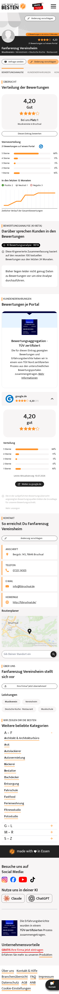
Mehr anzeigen (13, 508)
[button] (52, 985)
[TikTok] (33, 879)
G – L (28, 826)
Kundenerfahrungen (39, 72)
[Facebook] (13, 879)
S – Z (28, 838)
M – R (28, 832)
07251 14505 (19, 570)
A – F (28, 732)
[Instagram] (5, 879)
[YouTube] (23, 879)
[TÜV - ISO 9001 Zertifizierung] (9, 928)
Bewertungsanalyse (13, 72)
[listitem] (21, 738)
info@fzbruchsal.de (24, 586)
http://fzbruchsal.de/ (24, 602)
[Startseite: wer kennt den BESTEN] (14, 6)
